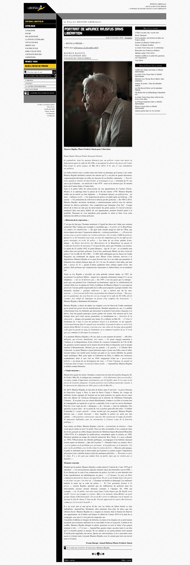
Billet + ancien (70, 560)
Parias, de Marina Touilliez (144, 45)
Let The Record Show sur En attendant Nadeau (148, 89)
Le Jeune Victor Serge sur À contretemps (149, 48)
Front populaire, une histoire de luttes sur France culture (149, 39)
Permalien (128, 37)
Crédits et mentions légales (46, 105)
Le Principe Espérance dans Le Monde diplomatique (148, 103)
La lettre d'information (35, 86)
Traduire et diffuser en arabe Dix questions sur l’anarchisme (150, 57)
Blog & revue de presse (156, 6)
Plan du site (51, 107)
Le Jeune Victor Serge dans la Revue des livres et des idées (149, 98)
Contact (28, 83)
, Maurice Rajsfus (88, 547)
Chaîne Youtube (50, 111)
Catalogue (30, 26)
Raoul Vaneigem (141, 35)
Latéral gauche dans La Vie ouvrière (147, 111)
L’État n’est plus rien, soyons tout (147, 32)
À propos (29, 80)
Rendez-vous (31, 62)
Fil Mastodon (50, 113)
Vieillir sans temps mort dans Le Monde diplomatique (149, 71)
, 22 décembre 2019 (86, 47)
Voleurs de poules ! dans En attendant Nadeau (148, 84)
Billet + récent (126, 560)
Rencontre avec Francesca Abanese (147, 50)
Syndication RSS (49, 109)
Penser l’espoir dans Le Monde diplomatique (146, 107)
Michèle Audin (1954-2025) (145, 53)
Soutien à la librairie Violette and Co (147, 42)
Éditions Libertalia (158, 4)
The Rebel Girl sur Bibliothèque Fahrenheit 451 (150, 93)
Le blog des (82, 21)
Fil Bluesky (51, 116)
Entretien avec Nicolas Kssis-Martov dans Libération (149, 80)
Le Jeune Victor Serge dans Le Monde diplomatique (148, 75)
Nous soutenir (31, 89)
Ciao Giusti (139, 60)
